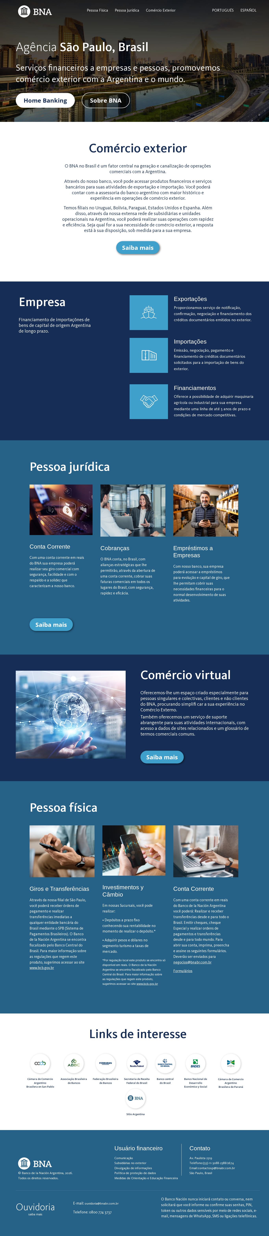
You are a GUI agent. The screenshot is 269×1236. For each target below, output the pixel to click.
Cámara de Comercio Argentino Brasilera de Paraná (231, 1083)
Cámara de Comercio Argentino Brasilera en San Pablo (40, 1082)
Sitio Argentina (135, 1114)
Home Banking (45, 100)
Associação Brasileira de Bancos (74, 1081)
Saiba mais (138, 248)
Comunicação (123, 1158)
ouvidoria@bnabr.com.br (102, 1203)
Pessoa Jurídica (127, 10)
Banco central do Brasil (165, 1081)
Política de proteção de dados (135, 1173)
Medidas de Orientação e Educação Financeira (146, 1178)
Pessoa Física (97, 10)
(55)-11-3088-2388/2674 (218, 1163)
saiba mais (35, 1214)
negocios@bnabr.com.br (192, 962)
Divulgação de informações (133, 1168)
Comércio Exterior (160, 10)
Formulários (182, 971)
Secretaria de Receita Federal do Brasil (137, 1081)
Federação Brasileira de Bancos (105, 1081)
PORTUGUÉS (223, 10)
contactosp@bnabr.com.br (216, 1168)
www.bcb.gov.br (42, 968)
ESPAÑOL (248, 10)
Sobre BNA (106, 100)
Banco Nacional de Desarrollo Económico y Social (195, 1082)
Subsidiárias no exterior (130, 1163)
